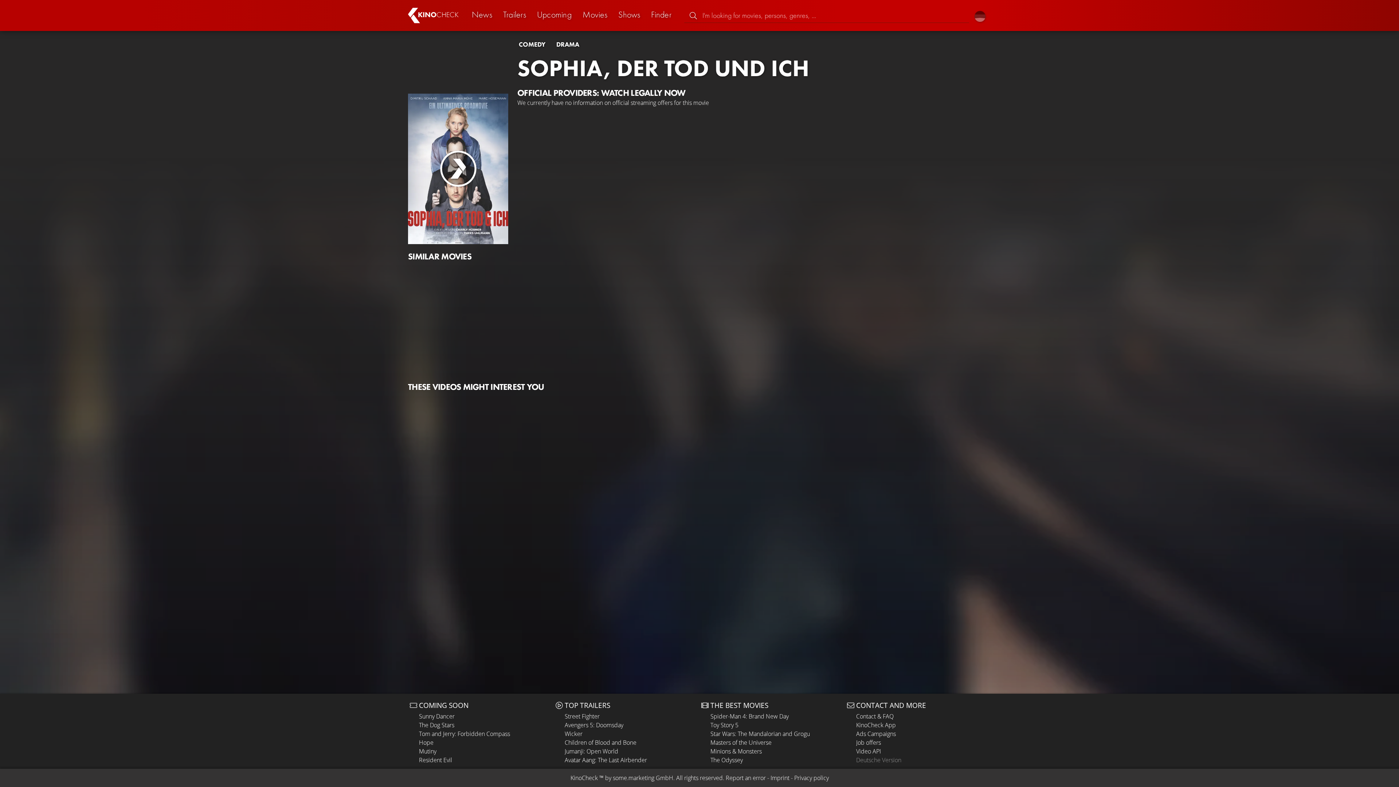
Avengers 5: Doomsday (594, 725)
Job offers (868, 742)
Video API (868, 751)
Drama (567, 44)
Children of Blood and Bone (600, 742)
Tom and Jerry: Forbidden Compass (464, 733)
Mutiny (427, 751)
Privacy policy (811, 778)
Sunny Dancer (437, 716)
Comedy (532, 44)
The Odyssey (726, 760)
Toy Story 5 (724, 725)
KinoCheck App (876, 725)
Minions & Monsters (736, 751)
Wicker (574, 733)
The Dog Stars (436, 725)
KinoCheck (584, 778)
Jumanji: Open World (591, 751)
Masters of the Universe (741, 742)
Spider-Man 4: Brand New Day (749, 716)
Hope (426, 742)
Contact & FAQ (875, 716)
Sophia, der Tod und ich (663, 68)
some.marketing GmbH (643, 778)
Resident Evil (435, 760)
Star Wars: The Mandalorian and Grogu (760, 733)
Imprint (780, 778)
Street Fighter (582, 716)
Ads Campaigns (876, 733)
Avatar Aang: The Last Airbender (606, 760)
